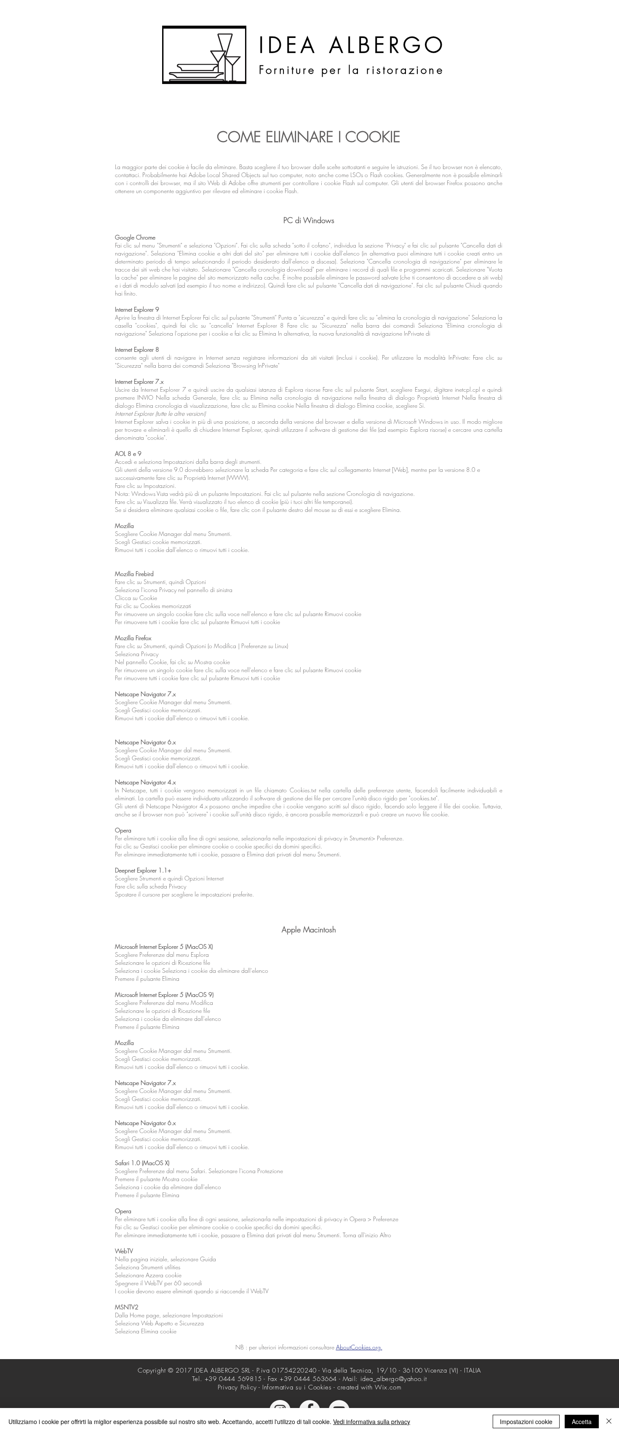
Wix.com (388, 1387)
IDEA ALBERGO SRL (222, 1370)
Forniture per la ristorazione (351, 70)
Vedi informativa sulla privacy (371, 1421)
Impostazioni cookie (526, 1421)
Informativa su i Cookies (296, 1387)
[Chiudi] (609, 1421)
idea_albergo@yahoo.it (393, 1379)
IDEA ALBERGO (353, 45)
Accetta (582, 1421)
